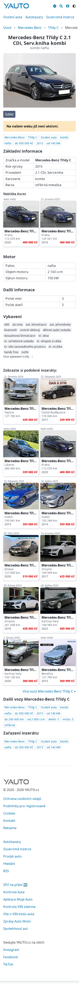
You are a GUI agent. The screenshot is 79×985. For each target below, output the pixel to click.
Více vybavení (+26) (16, 356)
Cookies (9, 813)
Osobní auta (12, 17)
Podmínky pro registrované (24, 806)
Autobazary (34, 17)
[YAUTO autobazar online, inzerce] (16, 6)
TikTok (8, 964)
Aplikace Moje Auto (18, 899)
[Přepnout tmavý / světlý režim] (74, 5)
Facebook (10, 957)
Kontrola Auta (14, 892)
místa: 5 (68, 719)
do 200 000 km (14, 719)
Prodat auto (12, 856)
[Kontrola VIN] (54, 5)
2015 (40, 143)
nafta (7, 143)
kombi (64, 137)
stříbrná (9, 725)
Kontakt (9, 820)
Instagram (11, 949)
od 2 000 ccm (36, 719)
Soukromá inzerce (60, 17)
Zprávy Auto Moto (17, 921)
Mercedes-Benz (30, 27)
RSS (6, 871)
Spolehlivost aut (15, 928)
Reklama (9, 828)
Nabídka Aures (14, 194)
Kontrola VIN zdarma (19, 906)
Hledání (9, 863)
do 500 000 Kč (24, 143)
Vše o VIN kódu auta (18, 914)
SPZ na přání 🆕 (15, 885)
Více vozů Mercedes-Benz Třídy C (48, 691)
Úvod (7, 27)
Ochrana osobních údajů (22, 798)
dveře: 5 (53, 719)
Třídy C (53, 27)
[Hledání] (61, 5)
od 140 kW (53, 143)
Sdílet (9, 114)
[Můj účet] (67, 5)
